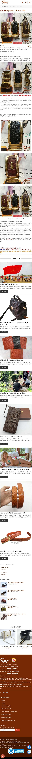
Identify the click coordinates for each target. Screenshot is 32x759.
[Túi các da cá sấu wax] (4, 609)
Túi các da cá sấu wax (12, 606)
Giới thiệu (2, 739)
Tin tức (6, 6)
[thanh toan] (22, 2)
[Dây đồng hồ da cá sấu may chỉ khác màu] (4, 616)
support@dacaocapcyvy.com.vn (11, 666)
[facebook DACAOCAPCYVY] (1, 693)
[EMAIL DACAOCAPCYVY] (4, 693)
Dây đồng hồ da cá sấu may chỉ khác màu (16, 614)
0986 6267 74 (12, 674)
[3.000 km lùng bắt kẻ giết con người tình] (16, 381)
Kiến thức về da (5, 567)
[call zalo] (29, 752)
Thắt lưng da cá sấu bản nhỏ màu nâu (16, 590)
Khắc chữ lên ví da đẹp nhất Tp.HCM (11, 360)
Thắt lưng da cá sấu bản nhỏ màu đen (16, 582)
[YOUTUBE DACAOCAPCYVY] (7, 693)
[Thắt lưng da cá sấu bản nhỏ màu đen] (4, 585)
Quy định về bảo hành (6, 717)
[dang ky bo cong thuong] (16, 751)
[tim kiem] (26, 2)
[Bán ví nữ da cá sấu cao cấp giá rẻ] (16, 419)
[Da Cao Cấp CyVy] (5, 2)
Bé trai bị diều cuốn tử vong (9, 284)
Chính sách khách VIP (6, 708)
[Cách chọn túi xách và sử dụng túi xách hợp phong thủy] (16, 308)
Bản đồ (3, 703)
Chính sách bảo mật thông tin (8, 720)
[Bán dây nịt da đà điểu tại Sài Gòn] (16, 537)
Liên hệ (3, 700)
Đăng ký (17, 730)
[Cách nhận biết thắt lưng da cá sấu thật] (16, 496)
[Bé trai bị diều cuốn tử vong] (16, 272)
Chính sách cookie (13, 739)
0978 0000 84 (13, 671)
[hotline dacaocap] (3, 756)
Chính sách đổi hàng (6, 714)
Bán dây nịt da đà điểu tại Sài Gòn (11, 551)
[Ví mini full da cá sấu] (4, 601)
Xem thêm (4, 291)
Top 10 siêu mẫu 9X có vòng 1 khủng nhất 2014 (15, 469)
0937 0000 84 (12, 669)
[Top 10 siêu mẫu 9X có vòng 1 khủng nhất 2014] (16, 458)
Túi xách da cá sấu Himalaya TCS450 (7, 646)
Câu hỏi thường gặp (6, 706)
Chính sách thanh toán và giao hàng (9, 711)
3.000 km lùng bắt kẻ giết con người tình (13, 393)
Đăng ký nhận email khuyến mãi (7, 727)
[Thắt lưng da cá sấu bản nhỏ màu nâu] (4, 593)
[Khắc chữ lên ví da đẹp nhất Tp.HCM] (16, 347)
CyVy (2, 6)
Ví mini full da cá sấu (12, 598)
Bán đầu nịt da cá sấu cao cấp (16, 6)
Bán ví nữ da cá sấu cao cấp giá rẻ (11, 436)
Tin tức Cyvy (5, 572)
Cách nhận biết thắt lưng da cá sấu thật (12, 513)
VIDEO (3, 574)
